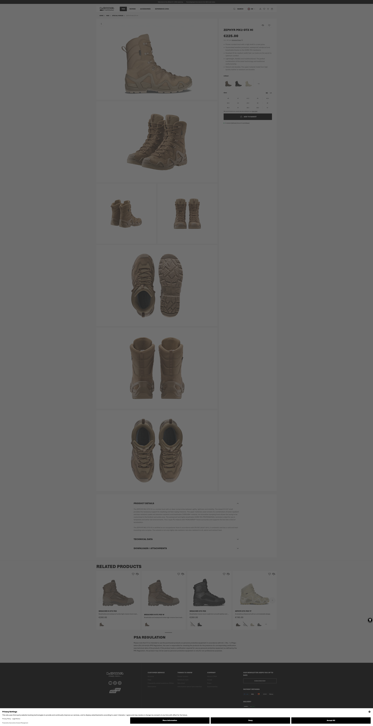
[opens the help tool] (370, 620)
